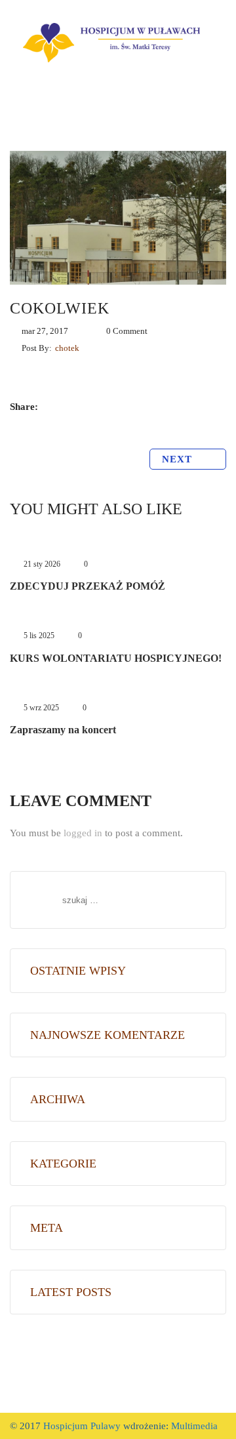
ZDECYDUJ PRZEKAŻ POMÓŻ (87, 586)
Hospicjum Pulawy (82, 1426)
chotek (67, 348)
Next (178, 459)
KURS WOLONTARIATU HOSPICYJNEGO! (116, 658)
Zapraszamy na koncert (63, 729)
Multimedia (193, 1426)
